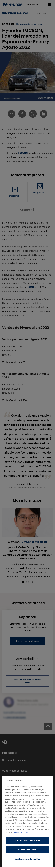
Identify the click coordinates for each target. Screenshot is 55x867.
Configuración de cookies (27, 859)
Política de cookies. (21, 832)
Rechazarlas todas (27, 849)
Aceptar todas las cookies (27, 840)
